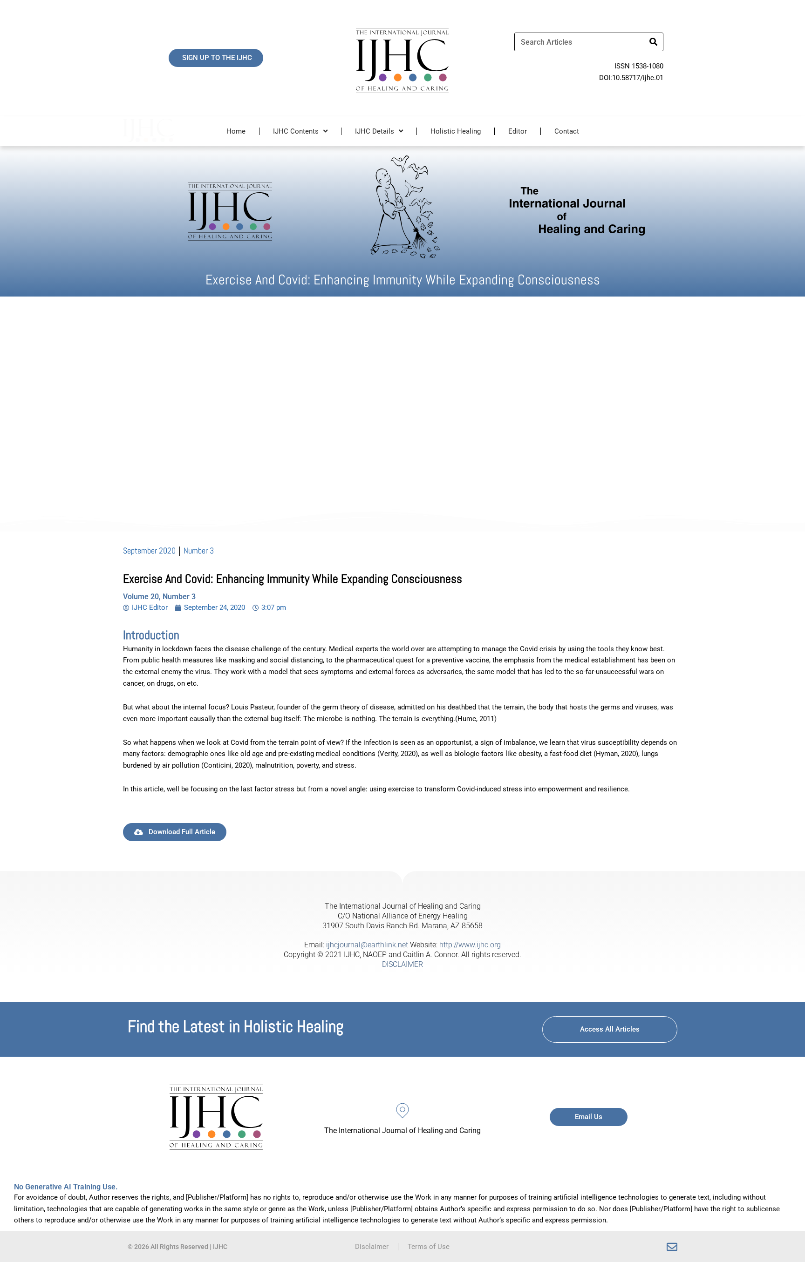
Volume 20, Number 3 (159, 596)
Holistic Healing (455, 131)
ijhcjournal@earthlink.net (367, 944)
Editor (517, 131)
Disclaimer (372, 1246)
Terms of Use (429, 1246)
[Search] (653, 42)
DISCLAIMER (402, 964)
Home (236, 131)
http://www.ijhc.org (470, 944)
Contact (566, 131)
